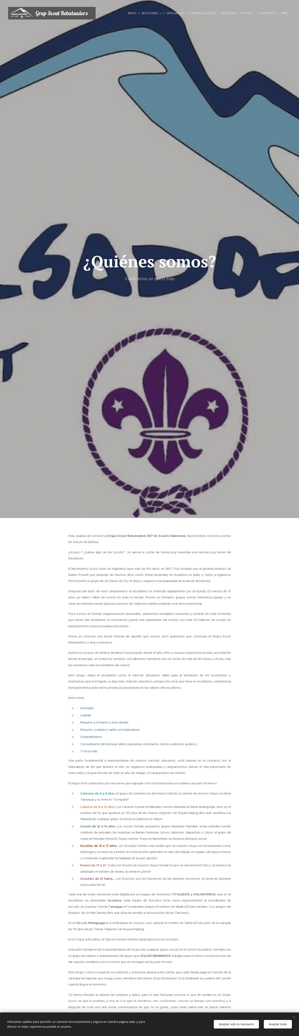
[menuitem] (133, 13)
